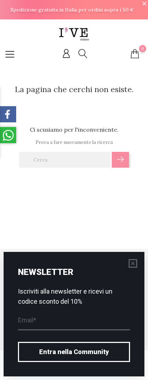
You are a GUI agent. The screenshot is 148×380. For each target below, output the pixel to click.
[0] (135, 54)
